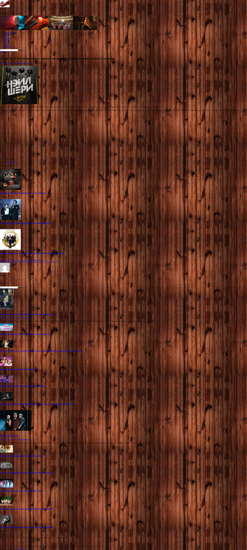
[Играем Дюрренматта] (15, 430)
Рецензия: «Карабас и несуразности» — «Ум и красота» (23, 193)
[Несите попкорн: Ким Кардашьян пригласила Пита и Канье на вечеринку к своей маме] (6, 400)
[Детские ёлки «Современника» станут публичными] (6, 452)
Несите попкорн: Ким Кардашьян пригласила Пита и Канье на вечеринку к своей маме (37, 404)
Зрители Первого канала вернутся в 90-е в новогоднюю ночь (25, 223)
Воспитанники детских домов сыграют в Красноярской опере (26, 509)
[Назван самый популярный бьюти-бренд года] (6, 365)
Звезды (6, 45)
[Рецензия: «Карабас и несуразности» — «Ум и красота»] (10, 189)
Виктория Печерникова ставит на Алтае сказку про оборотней (26, 527)
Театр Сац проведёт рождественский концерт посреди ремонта (26, 473)
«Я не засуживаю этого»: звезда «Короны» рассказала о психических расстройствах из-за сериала (41, 351)
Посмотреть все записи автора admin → (13, 279)
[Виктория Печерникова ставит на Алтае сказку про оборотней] (6, 523)
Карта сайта (8, 47)
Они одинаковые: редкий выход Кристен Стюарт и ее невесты (26, 314)
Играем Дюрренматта (9, 436)
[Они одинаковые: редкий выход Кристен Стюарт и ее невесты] (7, 308)
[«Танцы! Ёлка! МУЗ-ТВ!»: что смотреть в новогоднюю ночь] (6, 330)
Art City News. (4, 10)
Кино (5, 36)
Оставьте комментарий (22, 63)
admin (12, 63)
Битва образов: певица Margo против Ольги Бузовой (22, 386)
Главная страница (10, 33)
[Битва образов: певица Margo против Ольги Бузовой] (6, 382)
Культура (7, 34)
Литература (7, 38)
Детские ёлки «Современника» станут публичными (21, 456)
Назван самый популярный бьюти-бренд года (19, 369)
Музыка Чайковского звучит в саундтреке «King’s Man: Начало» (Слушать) (32, 253)
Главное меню (4, 52)
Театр (6, 43)
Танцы (6, 41)
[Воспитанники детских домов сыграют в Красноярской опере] (6, 505)
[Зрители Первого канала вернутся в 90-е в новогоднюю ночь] (10, 219)
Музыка (6, 40)
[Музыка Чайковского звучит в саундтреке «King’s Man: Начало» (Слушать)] (10, 249)
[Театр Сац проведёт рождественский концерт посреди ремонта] (6, 469)
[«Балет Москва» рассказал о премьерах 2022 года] (6, 487)
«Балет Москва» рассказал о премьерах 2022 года (21, 491)
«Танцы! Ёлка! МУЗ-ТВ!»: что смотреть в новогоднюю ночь (25, 334)
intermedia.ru (11, 162)
